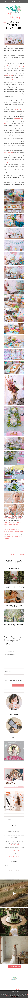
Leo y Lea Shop (18, 118)
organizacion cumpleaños (12, 529)
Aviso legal (20, 984)
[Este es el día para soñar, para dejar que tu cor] (14, 922)
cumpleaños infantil (12, 515)
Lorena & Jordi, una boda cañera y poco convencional (18, 563)
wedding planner (10, 536)
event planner (9, 520)
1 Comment (21, 554)
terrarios (14, 168)
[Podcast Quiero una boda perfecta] (14, 760)
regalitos (5, 147)
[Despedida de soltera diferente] (14, 787)
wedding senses (18, 536)
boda (16, 180)
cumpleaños (13, 179)
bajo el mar (6, 512)
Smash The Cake (9, 75)
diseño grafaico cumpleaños (12, 519)
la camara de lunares (14, 526)
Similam (5, 123)
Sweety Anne (7, 134)
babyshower (11, 180)
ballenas (11, 512)
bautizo (19, 179)
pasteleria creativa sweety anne (14, 534)
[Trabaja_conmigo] (14, 733)
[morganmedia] (14, 980)
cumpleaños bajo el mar (11, 513)
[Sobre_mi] (14, 709)
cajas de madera (18, 109)
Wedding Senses (7, 65)
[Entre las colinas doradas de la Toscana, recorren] (14, 893)
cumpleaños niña (11, 517)
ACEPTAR (14, 996)
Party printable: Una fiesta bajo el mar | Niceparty (12, 640)
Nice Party (10, 79)
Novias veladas (9, 561)
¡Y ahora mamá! (14, 22)
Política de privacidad (14, 985)
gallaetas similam (11, 524)
